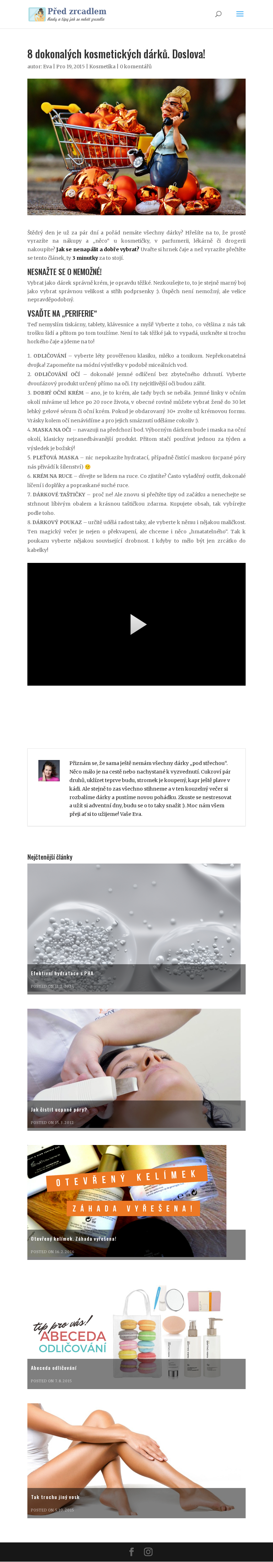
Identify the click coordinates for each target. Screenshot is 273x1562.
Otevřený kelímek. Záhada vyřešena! (74, 1238)
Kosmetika (102, 66)
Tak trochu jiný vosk (55, 1496)
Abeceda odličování (54, 1367)
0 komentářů (136, 66)
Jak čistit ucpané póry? (59, 1109)
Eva (47, 66)
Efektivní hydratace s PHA (62, 973)
